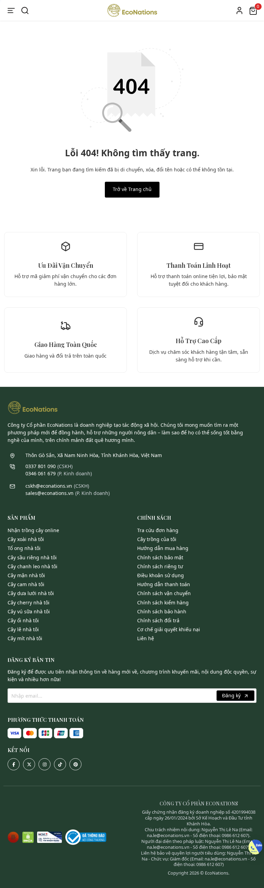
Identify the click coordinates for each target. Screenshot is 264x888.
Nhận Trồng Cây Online (33, 530)
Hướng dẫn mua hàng (162, 548)
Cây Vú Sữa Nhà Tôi (29, 611)
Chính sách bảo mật (160, 557)
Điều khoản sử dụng (160, 575)
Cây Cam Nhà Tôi (26, 584)
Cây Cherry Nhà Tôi (29, 602)
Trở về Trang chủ (132, 189)
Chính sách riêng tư (160, 566)
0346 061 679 (40, 473)
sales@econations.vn (49, 493)
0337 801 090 (40, 466)
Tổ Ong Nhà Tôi (24, 548)
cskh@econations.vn (48, 486)
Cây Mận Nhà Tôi (26, 575)
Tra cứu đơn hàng (157, 530)
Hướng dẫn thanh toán (163, 584)
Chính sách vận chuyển (164, 593)
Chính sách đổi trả (158, 620)
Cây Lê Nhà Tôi (23, 629)
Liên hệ (145, 638)
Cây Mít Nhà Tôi (25, 638)
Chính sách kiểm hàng (163, 602)
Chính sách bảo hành (161, 611)
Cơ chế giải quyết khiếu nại (168, 629)
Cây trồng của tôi (156, 539)
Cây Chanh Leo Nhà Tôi (32, 566)
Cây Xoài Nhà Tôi (26, 539)
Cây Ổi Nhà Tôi (23, 620)
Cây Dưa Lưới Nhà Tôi (31, 593)
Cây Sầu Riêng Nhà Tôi (32, 557)
